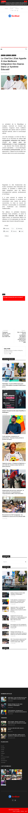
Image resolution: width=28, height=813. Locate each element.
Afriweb (17, 811)
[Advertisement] (14, 33)
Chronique (3, 763)
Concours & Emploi (5, 595)
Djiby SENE (7, 350)
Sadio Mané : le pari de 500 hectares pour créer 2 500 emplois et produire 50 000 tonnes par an (14, 387)
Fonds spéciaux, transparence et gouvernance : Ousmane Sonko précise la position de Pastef (13, 439)
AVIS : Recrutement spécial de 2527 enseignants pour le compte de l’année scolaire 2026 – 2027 (18, 642)
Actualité (11, 9)
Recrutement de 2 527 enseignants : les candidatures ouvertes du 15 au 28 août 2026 (18, 627)
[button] (24, 1)
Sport (22, 9)
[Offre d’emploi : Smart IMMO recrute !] (3, 786)
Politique (17, 9)
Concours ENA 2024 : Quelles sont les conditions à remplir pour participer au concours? (16, 737)
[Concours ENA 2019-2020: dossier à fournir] (4, 731)
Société (10, 581)
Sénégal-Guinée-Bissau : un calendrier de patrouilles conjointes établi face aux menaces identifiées (18, 634)
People (2, 752)
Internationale (4, 762)
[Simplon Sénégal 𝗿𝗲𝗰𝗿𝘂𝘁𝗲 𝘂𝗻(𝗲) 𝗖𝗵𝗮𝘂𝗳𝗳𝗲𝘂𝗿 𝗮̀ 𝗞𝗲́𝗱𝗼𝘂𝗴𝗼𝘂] (4, 707)
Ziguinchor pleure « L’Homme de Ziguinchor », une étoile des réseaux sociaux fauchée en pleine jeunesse (14, 466)
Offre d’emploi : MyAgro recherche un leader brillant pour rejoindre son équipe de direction (17, 724)
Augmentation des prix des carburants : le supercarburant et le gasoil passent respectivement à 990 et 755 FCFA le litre (13, 493)
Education (9, 56)
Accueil (6, 9)
